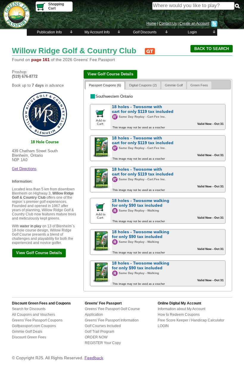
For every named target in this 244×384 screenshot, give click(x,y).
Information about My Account (181, 309)
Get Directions (24, 169)
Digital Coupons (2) (143, 85)
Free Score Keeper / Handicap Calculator (191, 320)
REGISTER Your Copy (103, 343)
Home (151, 23)
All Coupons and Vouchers (33, 315)
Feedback (94, 357)
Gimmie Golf (174, 85)
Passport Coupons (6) (105, 85)
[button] (211, 49)
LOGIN (163, 326)
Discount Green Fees (29, 337)
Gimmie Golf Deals (27, 331)
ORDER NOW (96, 337)
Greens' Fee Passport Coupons (37, 320)
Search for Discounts (29, 309)
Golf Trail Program (99, 331)
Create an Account (194, 23)
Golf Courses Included (103, 326)
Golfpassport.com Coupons (34, 326)
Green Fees (199, 85)
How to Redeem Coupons (179, 315)
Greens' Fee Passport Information (112, 320)
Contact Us (168, 23)
